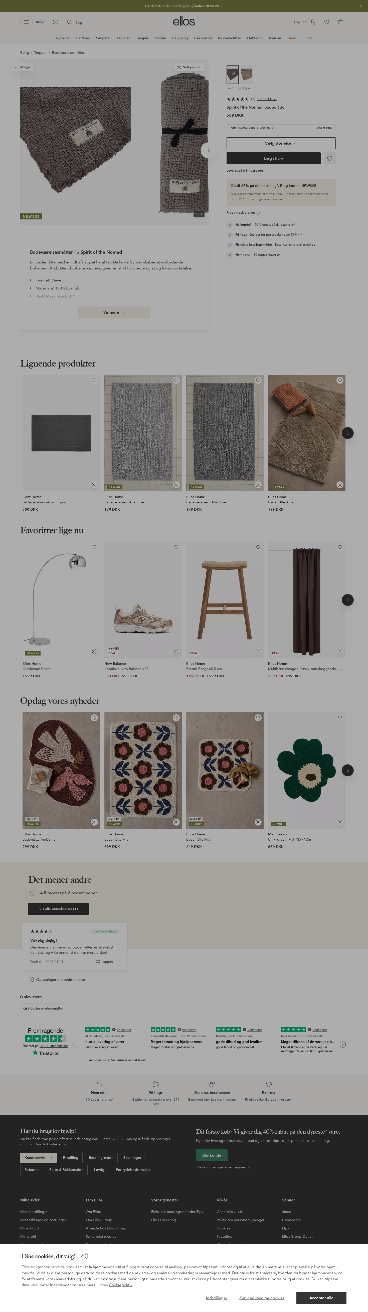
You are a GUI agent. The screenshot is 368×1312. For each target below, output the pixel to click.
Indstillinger (216, 1297)
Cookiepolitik (120, 1285)
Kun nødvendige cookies (261, 1297)
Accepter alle (321, 1297)
